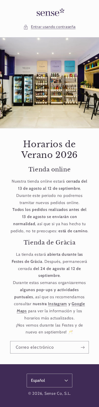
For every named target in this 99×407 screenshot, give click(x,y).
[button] (49, 27)
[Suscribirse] (83, 347)
